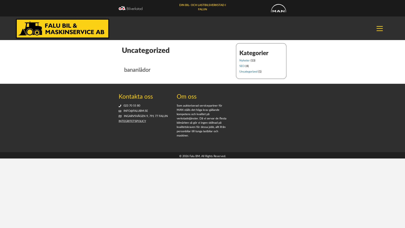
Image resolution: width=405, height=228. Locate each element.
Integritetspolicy (132, 121)
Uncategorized (248, 71)
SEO (242, 66)
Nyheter (244, 60)
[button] (380, 29)
